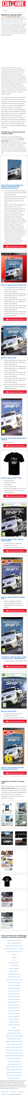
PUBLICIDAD (4, 1091)
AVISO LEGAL (21, 1091)
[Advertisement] (14, 51)
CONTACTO (4, 1094)
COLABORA (13, 1091)
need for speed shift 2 (17, 23)
